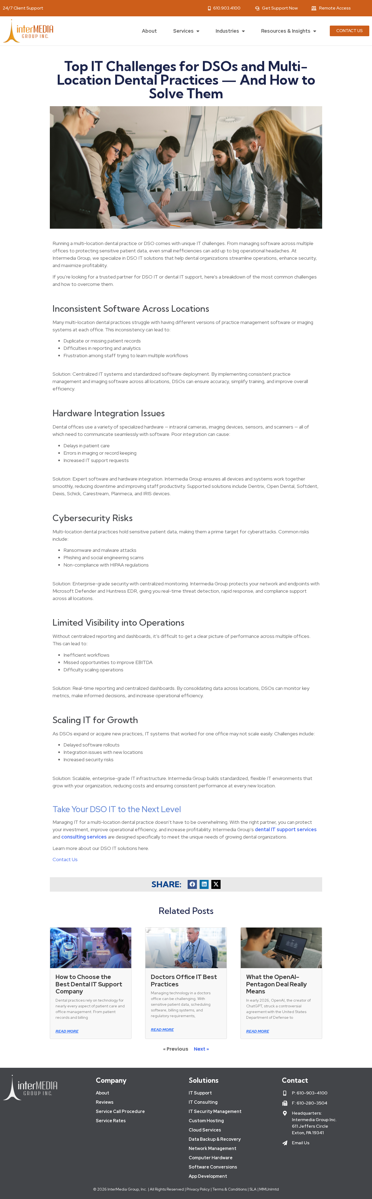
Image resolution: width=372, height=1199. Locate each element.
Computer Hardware (211, 1158)
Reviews (105, 1102)
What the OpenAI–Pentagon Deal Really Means (276, 984)
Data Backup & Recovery (215, 1139)
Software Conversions (213, 1167)
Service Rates (111, 1121)
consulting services (84, 837)
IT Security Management (215, 1111)
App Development (208, 1176)
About (149, 31)
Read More (67, 1031)
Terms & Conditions (229, 1189)
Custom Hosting (206, 1121)
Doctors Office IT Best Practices (184, 980)
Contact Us (65, 859)
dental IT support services (286, 829)
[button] (192, 884)
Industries (227, 31)
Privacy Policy (198, 1189)
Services (183, 31)
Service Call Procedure (120, 1111)
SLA (253, 1189)
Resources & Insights (285, 31)
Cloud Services (205, 1130)
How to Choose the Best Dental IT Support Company (89, 984)
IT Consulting (203, 1102)
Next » (201, 1048)
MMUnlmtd (269, 1189)
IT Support (200, 1093)
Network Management (212, 1148)
